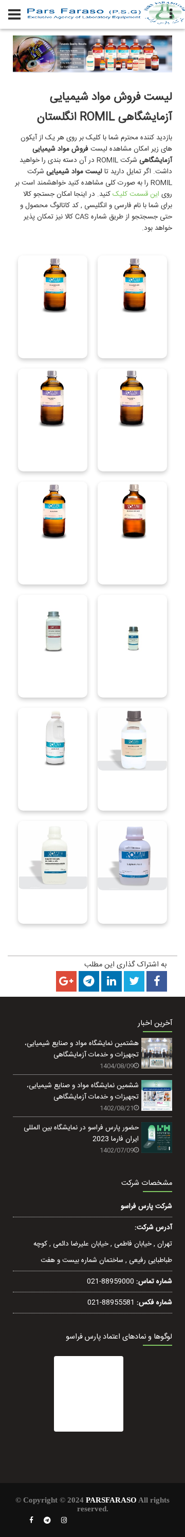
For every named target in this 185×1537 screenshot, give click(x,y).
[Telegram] (47, 1520)
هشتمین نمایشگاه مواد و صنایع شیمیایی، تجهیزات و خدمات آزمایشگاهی (82, 1049)
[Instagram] (64, 1520)
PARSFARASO (111, 1500)
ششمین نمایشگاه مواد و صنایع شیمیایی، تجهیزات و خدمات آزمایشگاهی (83, 1091)
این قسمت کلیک (136, 194)
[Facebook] (31, 1520)
